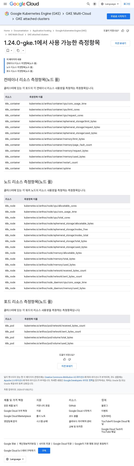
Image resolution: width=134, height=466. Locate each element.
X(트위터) (106, 416)
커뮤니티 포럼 (43, 405)
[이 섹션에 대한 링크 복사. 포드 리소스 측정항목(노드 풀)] (55, 302)
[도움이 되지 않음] (127, 30)
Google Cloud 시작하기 (80, 411)
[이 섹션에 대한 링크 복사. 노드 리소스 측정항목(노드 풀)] (55, 182)
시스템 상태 (42, 421)
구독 (44, 450)
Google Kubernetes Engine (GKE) (35, 14)
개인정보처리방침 (27, 443)
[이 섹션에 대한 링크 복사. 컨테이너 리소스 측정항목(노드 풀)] (63, 80)
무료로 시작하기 (118, 16)
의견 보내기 (120, 43)
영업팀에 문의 (10, 421)
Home (7, 30)
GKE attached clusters (33, 19)
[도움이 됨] (122, 30)
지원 (38, 411)
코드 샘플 (73, 416)
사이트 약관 (44, 443)
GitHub (72, 405)
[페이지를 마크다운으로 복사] (18, 50)
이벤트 (104, 411)
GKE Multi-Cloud (78, 14)
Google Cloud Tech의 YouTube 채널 (112, 430)
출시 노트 (40, 416)
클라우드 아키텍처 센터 (80, 421)
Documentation (21, 30)
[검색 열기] (88, 4)
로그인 (127, 4)
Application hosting (42, 30)
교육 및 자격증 (76, 426)
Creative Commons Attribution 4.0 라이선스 (64, 377)
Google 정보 (10, 443)
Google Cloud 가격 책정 (15, 411)
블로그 (104, 405)
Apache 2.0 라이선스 (13, 380)
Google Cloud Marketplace (17, 416)
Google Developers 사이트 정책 (78, 380)
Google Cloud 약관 (62, 443)
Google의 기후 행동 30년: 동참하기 (91, 443)
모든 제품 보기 (11, 405)
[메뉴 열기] (5, 4)
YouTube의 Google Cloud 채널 (115, 422)
